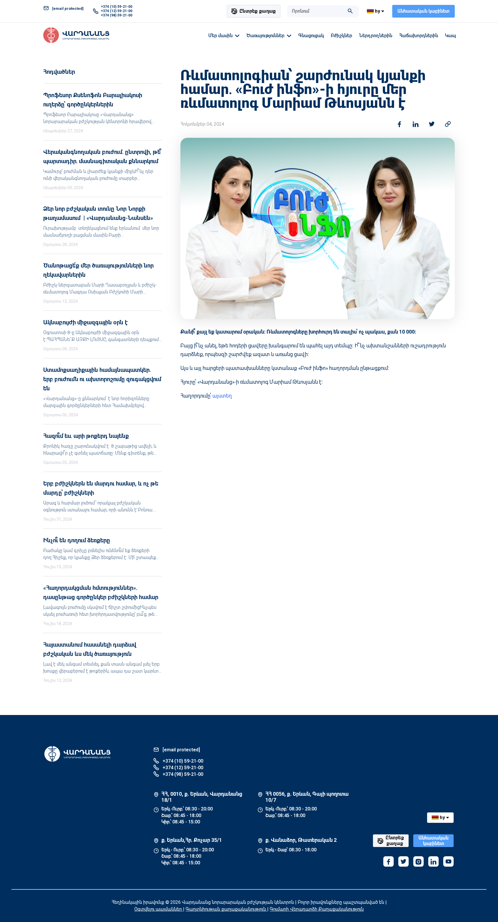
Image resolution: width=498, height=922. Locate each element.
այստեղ (222, 396)
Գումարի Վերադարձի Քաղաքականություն (317, 909)
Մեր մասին (220, 35)
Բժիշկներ (341, 35)
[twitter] (403, 861)
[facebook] (388, 861)
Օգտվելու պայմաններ (158, 909)
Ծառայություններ (265, 35)
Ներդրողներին (375, 35)
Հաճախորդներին (418, 35)
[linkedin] (433, 861)
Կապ (450, 35)
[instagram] (418, 861)
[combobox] (317, 11)
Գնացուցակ (311, 35)
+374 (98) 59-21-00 (116, 15)
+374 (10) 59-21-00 (116, 7)
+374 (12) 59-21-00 (116, 11)
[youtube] (448, 861)
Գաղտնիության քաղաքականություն (226, 909)
